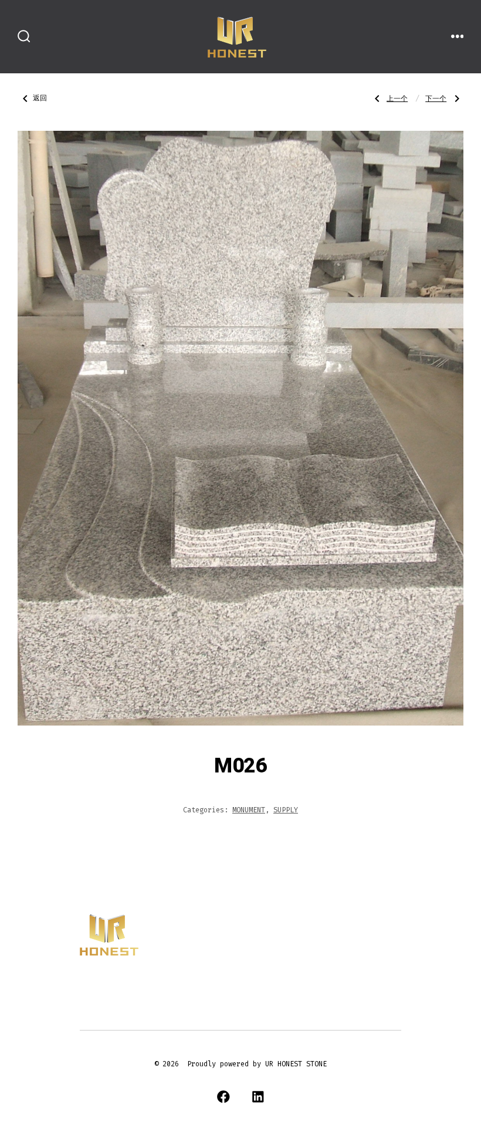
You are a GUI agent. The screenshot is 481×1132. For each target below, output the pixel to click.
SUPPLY (285, 810)
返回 (40, 98)
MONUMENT (248, 810)
